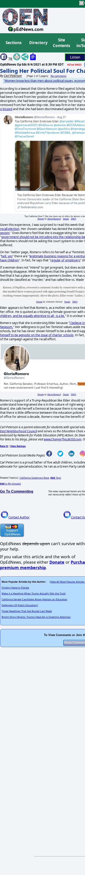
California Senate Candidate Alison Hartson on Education (34, 599)
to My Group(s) (10, 483)
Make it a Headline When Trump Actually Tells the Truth (34, 593)
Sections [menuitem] (14, 42)
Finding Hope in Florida (15, 587)
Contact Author (19, 517)
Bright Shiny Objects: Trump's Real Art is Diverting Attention (36, 617)
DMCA (73, 219)
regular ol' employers (65, 260)
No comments (58, 76)
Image (41, 218)
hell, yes (6, 256)
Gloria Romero (53, 218)
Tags (55, 477)
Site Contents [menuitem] (61, 42)
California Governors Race (34, 477)
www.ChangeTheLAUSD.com (62, 439)
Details (66, 219)
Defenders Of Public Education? (20, 605)
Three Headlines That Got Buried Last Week (27, 611)
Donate (56, 562)
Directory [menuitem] (38, 42)
